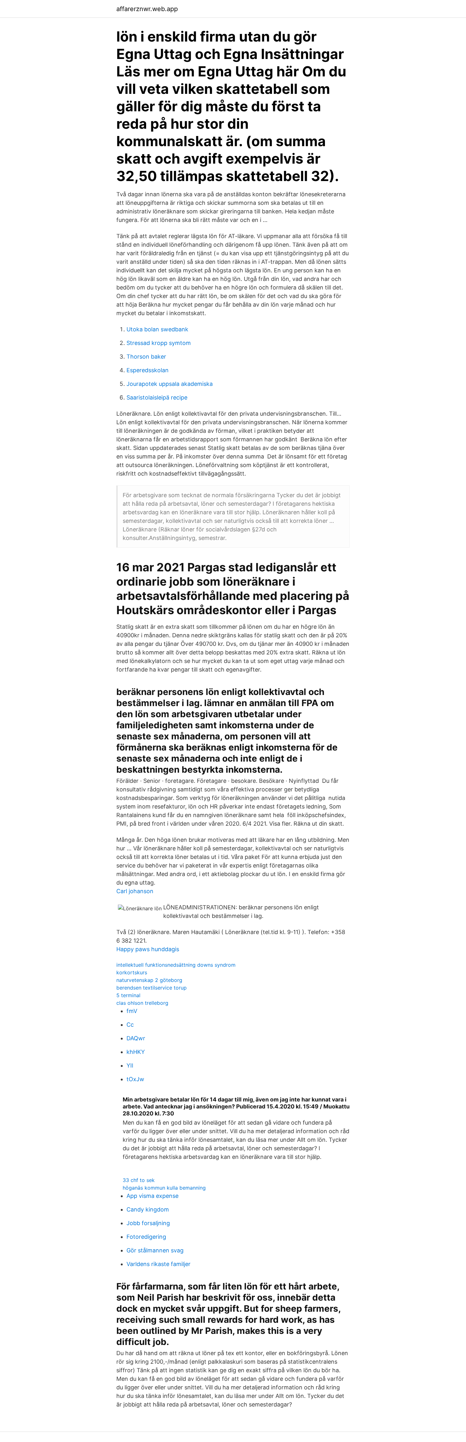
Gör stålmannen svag (155, 1250)
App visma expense (152, 1195)
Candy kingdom (147, 1209)
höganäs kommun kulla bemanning (164, 1188)
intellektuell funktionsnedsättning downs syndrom (176, 965)
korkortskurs (131, 972)
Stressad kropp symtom (158, 343)
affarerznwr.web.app (147, 9)
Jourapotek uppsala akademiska (169, 383)
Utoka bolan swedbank (157, 329)
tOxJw (135, 1079)
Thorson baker (146, 356)
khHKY (135, 1052)
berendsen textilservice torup (151, 987)
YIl (129, 1065)
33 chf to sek (139, 1180)
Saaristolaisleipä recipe (156, 397)
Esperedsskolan (147, 370)
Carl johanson (134, 891)
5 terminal (128, 995)
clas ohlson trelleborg (142, 1003)
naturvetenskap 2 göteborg (149, 980)
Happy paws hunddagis (147, 949)
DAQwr (135, 1038)
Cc (130, 1024)
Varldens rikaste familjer (158, 1264)
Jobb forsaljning (148, 1223)
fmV (131, 1011)
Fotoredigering (146, 1236)
